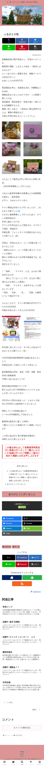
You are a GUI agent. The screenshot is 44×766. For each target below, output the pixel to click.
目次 (19, 466)
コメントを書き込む (22, 728)
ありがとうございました (16, 484)
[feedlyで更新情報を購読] (32, 577)
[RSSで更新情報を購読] (22, 583)
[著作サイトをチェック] (12, 577)
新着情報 (8, 547)
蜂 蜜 (17, 547)
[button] (35, 47)
